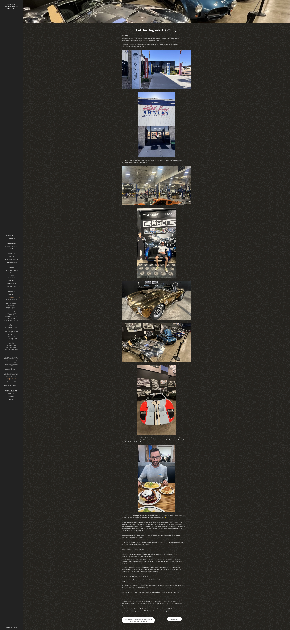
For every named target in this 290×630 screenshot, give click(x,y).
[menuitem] (11, 235)
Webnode (15, 627)
